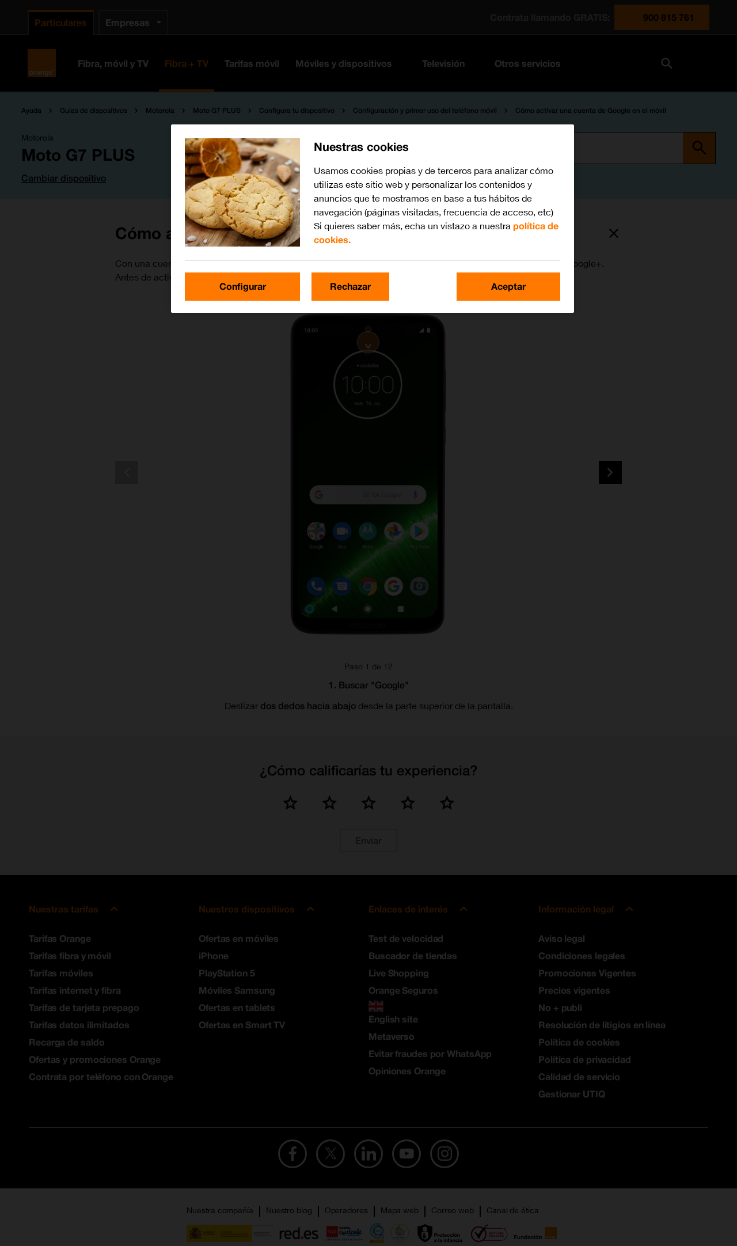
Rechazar (350, 286)
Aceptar (508, 286)
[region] (372, 218)
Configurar (242, 286)
